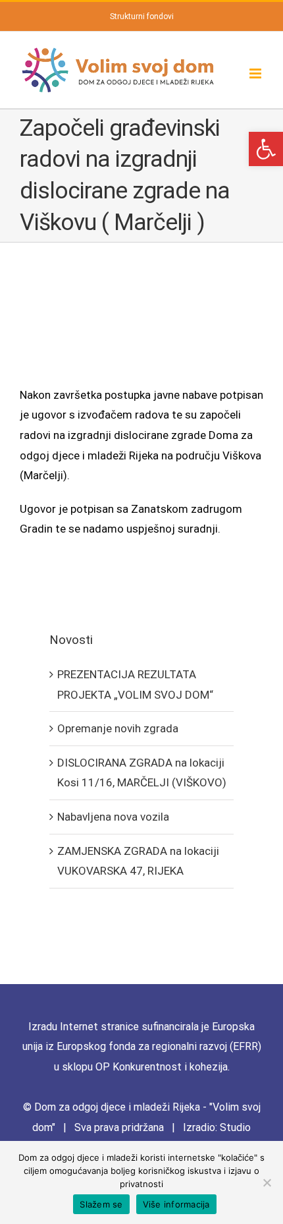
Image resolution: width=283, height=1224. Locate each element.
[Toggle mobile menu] (256, 73)
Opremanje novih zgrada (117, 728)
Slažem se (101, 1204)
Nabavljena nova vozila (113, 816)
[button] (266, 149)
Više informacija (176, 1204)
